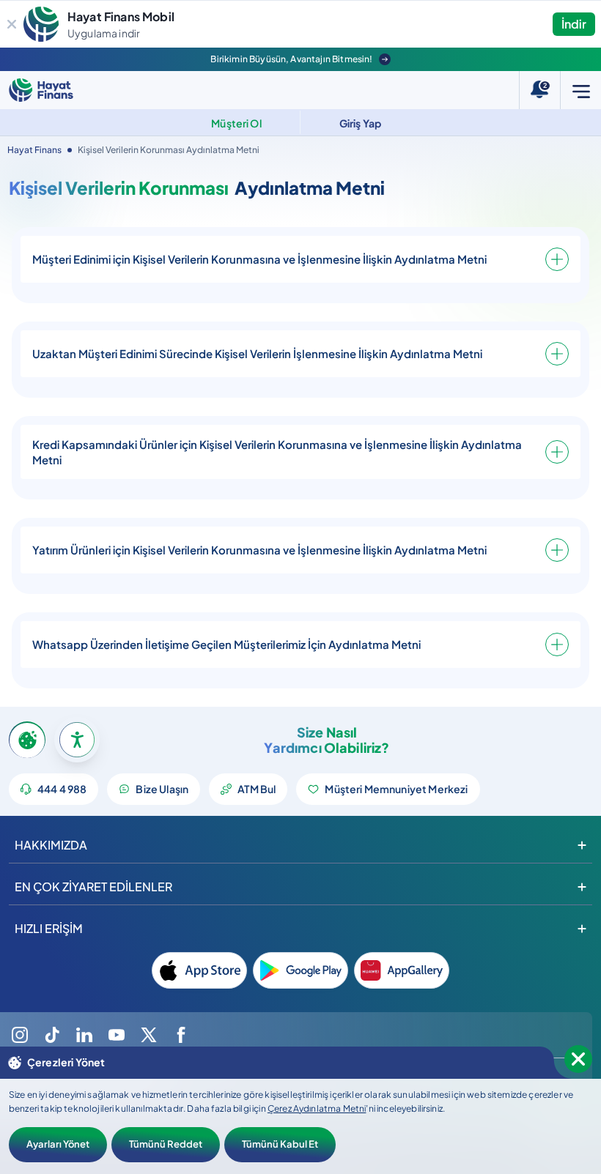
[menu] (580, 90)
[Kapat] (11, 24)
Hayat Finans (34, 149)
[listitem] (199, 970)
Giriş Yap (360, 123)
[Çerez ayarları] (27, 739)
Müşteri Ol (236, 123)
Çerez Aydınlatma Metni (317, 1108)
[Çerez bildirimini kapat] (578, 1059)
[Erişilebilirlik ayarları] (77, 739)
